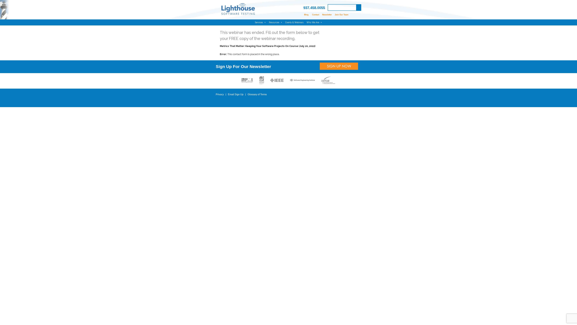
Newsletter (327, 15)
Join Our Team (341, 15)
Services (259, 22)
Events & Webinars (294, 22)
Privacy (220, 94)
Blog (306, 15)
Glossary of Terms (257, 94)
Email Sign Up (235, 94)
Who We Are (313, 22)
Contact (315, 15)
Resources (274, 22)
